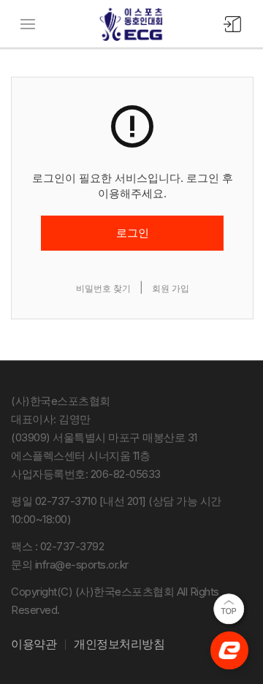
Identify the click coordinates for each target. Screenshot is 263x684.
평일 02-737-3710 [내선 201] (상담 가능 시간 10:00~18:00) (116, 510)
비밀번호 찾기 (103, 288)
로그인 (132, 233)
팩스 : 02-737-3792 (57, 546)
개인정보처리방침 (119, 643)
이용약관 (33, 643)
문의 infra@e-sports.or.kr (70, 564)
